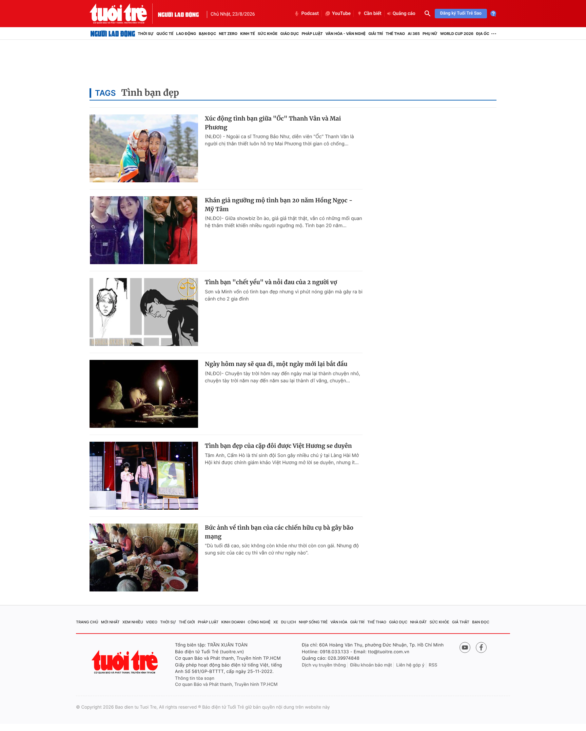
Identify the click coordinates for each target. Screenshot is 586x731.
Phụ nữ (430, 33)
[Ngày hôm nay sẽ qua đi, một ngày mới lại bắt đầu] (144, 394)
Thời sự (146, 33)
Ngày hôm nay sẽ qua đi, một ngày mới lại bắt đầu (276, 364)
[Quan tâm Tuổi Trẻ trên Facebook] (481, 647)
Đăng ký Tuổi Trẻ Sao (461, 13)
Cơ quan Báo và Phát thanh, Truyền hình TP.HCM (226, 684)
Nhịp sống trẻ (313, 622)
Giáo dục (289, 33)
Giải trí (375, 33)
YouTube (341, 13)
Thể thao (395, 33)
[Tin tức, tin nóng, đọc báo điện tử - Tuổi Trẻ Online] (124, 13)
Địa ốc (482, 33)
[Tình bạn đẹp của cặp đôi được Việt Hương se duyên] (144, 476)
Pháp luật (312, 33)
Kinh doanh (233, 622)
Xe (275, 622)
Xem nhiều (132, 622)
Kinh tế (247, 33)
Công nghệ (259, 622)
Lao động (186, 33)
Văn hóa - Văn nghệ (346, 33)
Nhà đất (418, 622)
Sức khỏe (267, 33)
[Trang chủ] (113, 33)
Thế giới (187, 622)
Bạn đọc (207, 33)
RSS (433, 665)
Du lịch (288, 622)
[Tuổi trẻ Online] (125, 662)
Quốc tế (164, 33)
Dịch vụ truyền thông (324, 665)
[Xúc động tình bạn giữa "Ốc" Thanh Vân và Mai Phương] (144, 148)
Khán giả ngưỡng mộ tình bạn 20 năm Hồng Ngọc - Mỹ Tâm (279, 205)
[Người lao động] (178, 13)
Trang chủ (87, 622)
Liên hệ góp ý (410, 665)
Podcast (310, 13)
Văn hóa (339, 622)
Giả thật (460, 622)
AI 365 (413, 33)
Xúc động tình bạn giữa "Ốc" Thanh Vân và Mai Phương (273, 123)
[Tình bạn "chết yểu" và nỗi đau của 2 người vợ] (144, 312)
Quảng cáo (404, 13)
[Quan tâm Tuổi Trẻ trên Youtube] (465, 647)
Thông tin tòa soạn (194, 678)
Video (151, 622)
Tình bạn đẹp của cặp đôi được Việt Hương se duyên (278, 446)
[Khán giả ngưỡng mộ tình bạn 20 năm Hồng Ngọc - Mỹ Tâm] (144, 230)
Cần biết (373, 13)
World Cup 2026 (456, 33)
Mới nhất (110, 622)
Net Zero (228, 33)
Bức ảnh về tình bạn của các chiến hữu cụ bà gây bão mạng (279, 532)
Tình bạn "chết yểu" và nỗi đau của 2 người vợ (271, 282)
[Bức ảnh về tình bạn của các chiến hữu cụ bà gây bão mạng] (144, 557)
